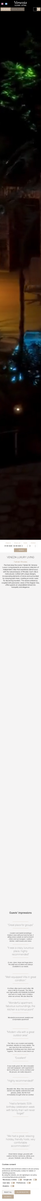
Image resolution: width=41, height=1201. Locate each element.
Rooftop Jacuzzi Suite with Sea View (20, 850)
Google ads (27, 1180)
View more (7, 723)
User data (6, 1183)
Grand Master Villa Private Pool (20, 714)
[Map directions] (35, 9)
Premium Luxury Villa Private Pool (20, 805)
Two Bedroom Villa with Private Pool (20, 895)
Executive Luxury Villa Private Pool (20, 760)
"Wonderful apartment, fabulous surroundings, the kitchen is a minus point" (20, 1006)
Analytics (6, 1186)
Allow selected (22, 1192)
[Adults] (25, 546)
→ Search (20, 550)
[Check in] (8, 546)
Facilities (5, 618)
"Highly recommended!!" (20, 1080)
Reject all (8, 1192)
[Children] (33, 546)
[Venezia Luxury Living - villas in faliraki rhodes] (20, 3)
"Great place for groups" (20, 924)
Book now (5, 9)
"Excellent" (20, 1057)
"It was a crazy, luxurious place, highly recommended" (20, 951)
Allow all (8, 1196)
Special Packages (9, 680)
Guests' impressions (20, 912)
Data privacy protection (18, 1177)
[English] (2, 3)
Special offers (18, 9)
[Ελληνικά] (6, 3)
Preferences (21, 1183)
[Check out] (17, 546)
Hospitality (6, 649)
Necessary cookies (10, 1180)
